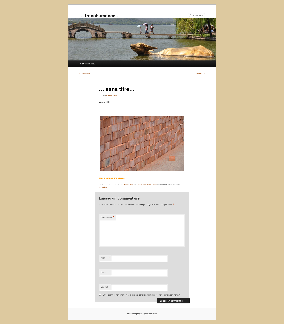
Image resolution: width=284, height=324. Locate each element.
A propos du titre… (88, 63)
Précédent (84, 73)
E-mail (105, 272)
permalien (103, 187)
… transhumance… (99, 15)
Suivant (200, 73)
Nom (105, 257)
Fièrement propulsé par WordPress (142, 313)
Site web (104, 286)
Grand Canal (128, 184)
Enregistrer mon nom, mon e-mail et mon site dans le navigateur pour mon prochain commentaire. (142, 294)
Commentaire (107, 217)
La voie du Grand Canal (146, 184)
